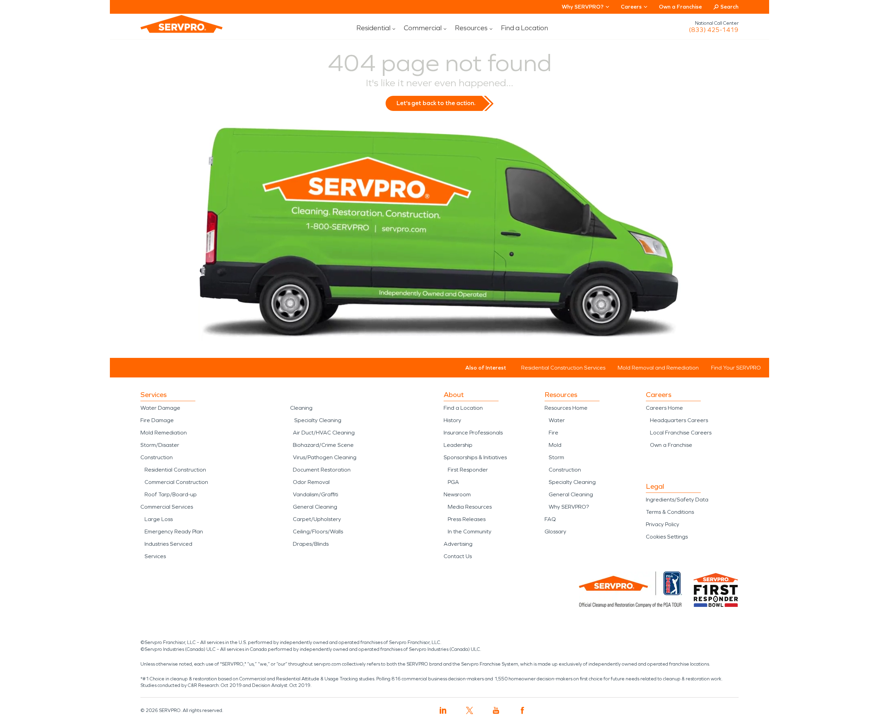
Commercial (423, 27)
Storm (556, 457)
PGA (453, 482)
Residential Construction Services (563, 367)
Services (155, 556)
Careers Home (664, 408)
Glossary (555, 531)
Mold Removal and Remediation (658, 367)
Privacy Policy (662, 524)
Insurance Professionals (473, 432)
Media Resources (470, 507)
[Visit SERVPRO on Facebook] (522, 710)
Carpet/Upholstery (317, 519)
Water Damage (160, 408)
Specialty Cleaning (317, 420)
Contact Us (458, 556)
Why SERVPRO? (569, 507)
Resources (471, 27)
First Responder (468, 469)
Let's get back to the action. (436, 103)
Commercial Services (166, 507)
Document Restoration (322, 469)
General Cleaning (315, 507)
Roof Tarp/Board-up (171, 494)
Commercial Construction (176, 482)
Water (557, 420)
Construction (156, 457)
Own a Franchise (680, 6)
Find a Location (524, 28)
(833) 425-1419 (714, 30)
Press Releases (467, 519)
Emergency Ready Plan (174, 531)
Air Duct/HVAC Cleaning (324, 432)
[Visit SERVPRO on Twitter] (469, 710)
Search (729, 6)
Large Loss (159, 519)
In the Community (469, 531)
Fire (553, 432)
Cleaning (301, 408)
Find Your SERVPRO (736, 367)
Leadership (458, 445)
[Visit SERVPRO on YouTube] (496, 710)
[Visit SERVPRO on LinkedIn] (443, 710)
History (452, 420)
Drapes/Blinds (311, 544)
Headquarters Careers (679, 420)
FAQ (550, 519)
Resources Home (566, 408)
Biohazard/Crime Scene (323, 445)
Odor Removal (311, 482)
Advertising (458, 544)
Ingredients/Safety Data (677, 499)
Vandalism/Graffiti (315, 494)
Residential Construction (175, 469)
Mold (555, 445)
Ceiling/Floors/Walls (318, 531)
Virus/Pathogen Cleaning (324, 457)
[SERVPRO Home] (172, 29)
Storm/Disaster (159, 445)
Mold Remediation (163, 432)
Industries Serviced (168, 544)
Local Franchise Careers (680, 432)
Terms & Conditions (670, 512)
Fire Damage (157, 420)
